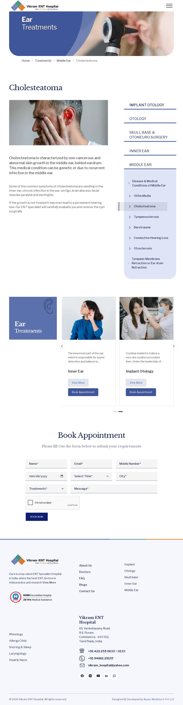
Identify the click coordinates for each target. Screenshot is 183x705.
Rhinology (16, 634)
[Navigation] (62, 346)
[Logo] (34, 5)
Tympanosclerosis (146, 217)
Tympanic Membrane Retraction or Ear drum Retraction (147, 263)
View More (78, 382)
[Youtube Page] (98, 676)
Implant (129, 564)
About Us (85, 565)
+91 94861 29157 (100, 658)
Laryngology (17, 653)
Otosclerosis (143, 248)
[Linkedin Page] (106, 676)
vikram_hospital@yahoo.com (108, 665)
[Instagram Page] (90, 676)
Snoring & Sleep (20, 647)
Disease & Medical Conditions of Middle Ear (149, 183)
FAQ (82, 578)
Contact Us (87, 591)
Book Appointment (83, 392)
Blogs (83, 584)
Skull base (131, 577)
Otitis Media (142, 196)
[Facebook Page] (82, 676)
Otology (129, 571)
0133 (121, 651)
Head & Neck (18, 660)
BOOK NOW (36, 516)
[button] (115, 411)
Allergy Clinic (18, 640)
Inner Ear (130, 583)
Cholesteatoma (144, 206)
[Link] (146, 119)
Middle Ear (64, 60)
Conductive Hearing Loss (151, 238)
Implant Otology (146, 105)
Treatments (43, 60)
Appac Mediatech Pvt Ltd (159, 699)
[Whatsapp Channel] (114, 676)
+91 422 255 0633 (101, 651)
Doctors (85, 572)
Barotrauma (142, 227)
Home (26, 60)
